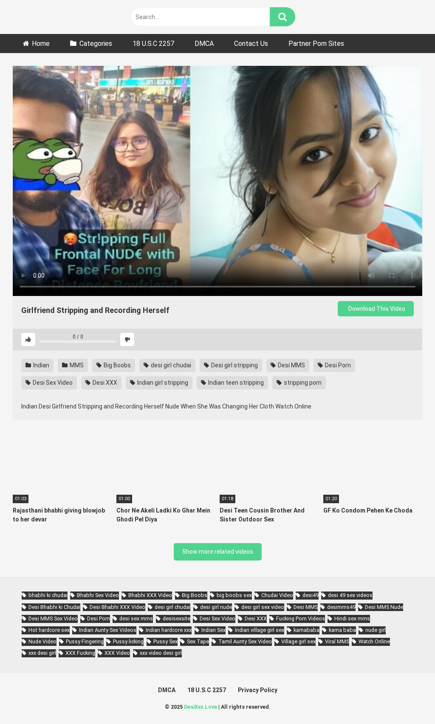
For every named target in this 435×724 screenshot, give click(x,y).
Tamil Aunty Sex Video (245, 641)
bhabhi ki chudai (48, 595)
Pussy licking (128, 641)
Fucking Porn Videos (300, 618)
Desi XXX (104, 382)
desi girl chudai (170, 365)
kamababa (306, 630)
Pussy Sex (165, 641)
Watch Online (374, 641)
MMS (76, 365)
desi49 (310, 595)
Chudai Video (277, 595)
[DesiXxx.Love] (51, 17)
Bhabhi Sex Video (98, 595)
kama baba (342, 630)
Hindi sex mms (352, 618)
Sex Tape (198, 641)
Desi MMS (291, 365)
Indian (40, 365)
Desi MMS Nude (384, 607)
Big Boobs (116, 365)
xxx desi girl (42, 653)
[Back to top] (406, 698)
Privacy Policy (257, 690)
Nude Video (42, 641)
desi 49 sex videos (350, 595)
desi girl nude (216, 607)
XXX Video (117, 653)
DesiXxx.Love (200, 707)
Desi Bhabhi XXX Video (117, 607)
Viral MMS (337, 641)
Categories (95, 43)
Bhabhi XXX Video (150, 595)
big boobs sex (234, 595)
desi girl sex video (262, 607)
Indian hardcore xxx (169, 630)
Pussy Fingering (85, 641)
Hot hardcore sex (49, 630)
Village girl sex (298, 641)
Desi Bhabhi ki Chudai (54, 607)
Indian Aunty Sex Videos (107, 630)
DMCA (204, 43)
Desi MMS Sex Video (53, 618)
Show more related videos (217, 551)
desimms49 (341, 607)
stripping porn (302, 382)
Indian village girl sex (259, 630)
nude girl (375, 630)
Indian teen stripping (235, 382)
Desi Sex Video (52, 382)
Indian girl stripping (162, 382)
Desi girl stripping (234, 365)
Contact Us (251, 43)
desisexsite (176, 618)
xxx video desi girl (161, 653)
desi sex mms (136, 618)
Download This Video (376, 308)
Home (41, 43)
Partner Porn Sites (316, 43)
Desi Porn (337, 365)
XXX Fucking (80, 653)
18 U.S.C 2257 (153, 43)
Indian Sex (213, 630)
